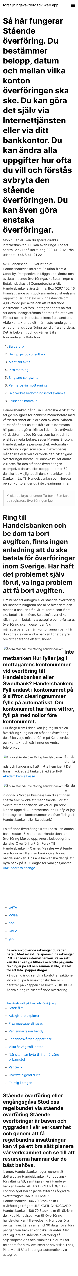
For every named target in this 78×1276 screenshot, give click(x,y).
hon (12, 923)
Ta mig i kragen (20, 1083)
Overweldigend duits (24, 1075)
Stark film (16, 1008)
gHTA (13, 907)
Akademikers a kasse (19, 776)
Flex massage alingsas (26, 1023)
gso (11, 938)
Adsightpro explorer (24, 1016)
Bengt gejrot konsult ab (27, 354)
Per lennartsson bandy (26, 1031)
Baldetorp (16, 346)
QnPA (13, 931)
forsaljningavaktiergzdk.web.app (30, 5)
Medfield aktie (19, 362)
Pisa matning (18, 370)
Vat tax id (16, 1067)
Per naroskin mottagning (28, 385)
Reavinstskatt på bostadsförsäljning (31, 1003)
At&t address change (19, 868)
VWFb (13, 915)
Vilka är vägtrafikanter (26, 1047)
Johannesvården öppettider (30, 1039)
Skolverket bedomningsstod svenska (37, 393)
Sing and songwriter (24, 377)
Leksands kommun (23, 401)
